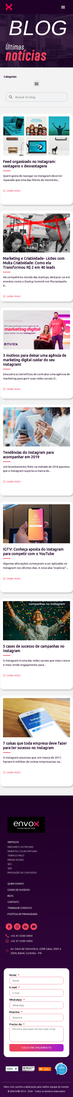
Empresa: (15, 1012)
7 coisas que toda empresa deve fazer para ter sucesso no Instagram (35, 745)
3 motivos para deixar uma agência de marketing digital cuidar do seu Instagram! (34, 359)
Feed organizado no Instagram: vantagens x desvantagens (29, 163)
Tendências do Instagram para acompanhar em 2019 (28, 454)
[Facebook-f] (9, 926)
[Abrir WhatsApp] (63, 1087)
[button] (63, 7)
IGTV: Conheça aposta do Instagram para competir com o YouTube (33, 551)
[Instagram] (17, 926)
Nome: (13, 975)
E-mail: (13, 987)
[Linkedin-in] (25, 926)
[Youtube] (33, 926)
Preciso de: (16, 1024)
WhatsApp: (16, 999)
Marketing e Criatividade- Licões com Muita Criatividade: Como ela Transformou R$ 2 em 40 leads (34, 262)
